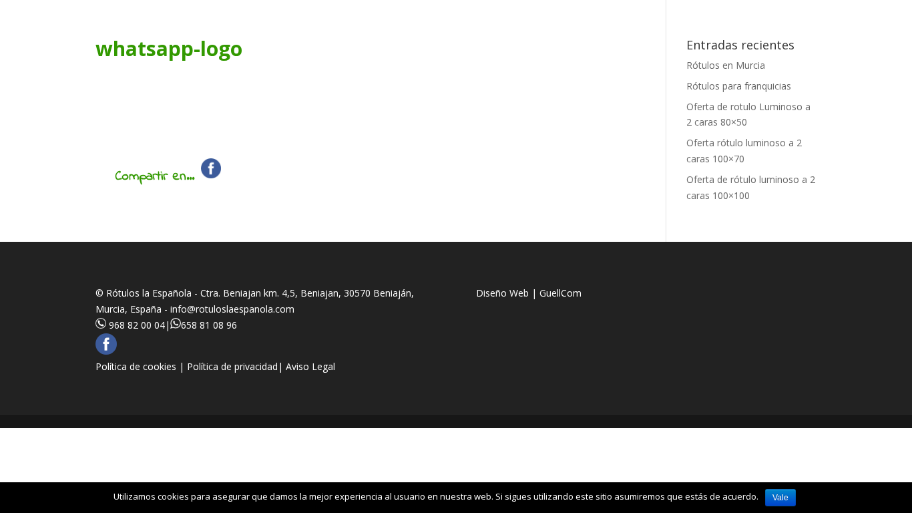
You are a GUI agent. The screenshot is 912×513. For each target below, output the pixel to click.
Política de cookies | (141, 366)
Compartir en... (155, 176)
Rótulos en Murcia (725, 65)
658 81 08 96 (209, 325)
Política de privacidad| (236, 366)
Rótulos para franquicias (738, 85)
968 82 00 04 (137, 325)
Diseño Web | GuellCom (529, 293)
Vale (780, 497)
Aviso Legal (310, 366)
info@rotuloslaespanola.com (232, 309)
